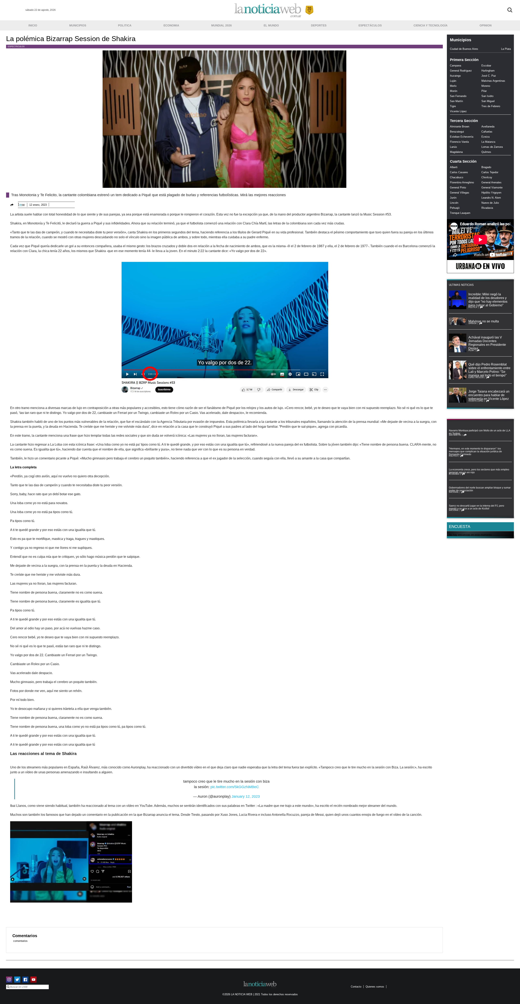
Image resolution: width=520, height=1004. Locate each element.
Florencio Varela (459, 141)
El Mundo (271, 25)
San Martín (456, 101)
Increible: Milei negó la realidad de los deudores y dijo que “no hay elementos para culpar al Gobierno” (487, 300)
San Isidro (487, 96)
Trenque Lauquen (460, 212)
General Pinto (458, 187)
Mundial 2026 (221, 25)
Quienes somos (375, 986)
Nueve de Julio (490, 202)
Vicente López (458, 111)
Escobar (486, 65)
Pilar (484, 90)
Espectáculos (370, 25)
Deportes (318, 25)
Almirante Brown (459, 126)
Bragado (486, 167)
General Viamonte (492, 187)
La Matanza (488, 141)
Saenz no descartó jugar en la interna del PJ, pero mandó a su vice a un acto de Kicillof (476, 507)
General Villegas (459, 192)
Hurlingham (488, 70)
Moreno (485, 85)
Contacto (356, 986)
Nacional (454, 492)
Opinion (486, 25)
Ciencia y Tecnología (430, 25)
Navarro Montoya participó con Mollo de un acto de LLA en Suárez (479, 432)
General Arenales (491, 182)
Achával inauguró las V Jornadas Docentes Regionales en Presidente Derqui (487, 343)
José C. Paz (488, 75)
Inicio (32, 25)
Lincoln (454, 202)
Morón (453, 90)
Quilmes (486, 151)
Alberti (453, 167)
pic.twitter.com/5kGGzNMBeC (234, 787)
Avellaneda (487, 126)
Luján (453, 80)
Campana (455, 65)
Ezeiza (485, 136)
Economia (171, 25)
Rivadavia (487, 207)
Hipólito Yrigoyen (491, 192)
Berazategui (457, 131)
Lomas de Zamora (492, 146)
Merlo (453, 85)
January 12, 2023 (246, 796)
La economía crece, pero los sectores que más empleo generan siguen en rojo (479, 471)
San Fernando (458, 96)
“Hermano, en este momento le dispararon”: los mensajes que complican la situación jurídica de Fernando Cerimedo (475, 451)
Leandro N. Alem (491, 197)
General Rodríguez (461, 70)
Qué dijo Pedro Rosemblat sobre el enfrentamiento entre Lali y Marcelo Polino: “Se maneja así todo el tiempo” (489, 370)
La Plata (506, 48)
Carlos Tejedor (489, 172)
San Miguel (488, 101)
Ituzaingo (455, 75)
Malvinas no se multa (483, 321)
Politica (124, 25)
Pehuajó (454, 207)
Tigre (453, 106)
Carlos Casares (459, 172)
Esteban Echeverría (461, 136)
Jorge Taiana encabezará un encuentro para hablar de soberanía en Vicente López (488, 395)
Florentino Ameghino (462, 182)
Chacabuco (456, 177)
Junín (453, 197)
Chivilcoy (486, 177)
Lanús (453, 146)
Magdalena (456, 151)
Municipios (77, 25)
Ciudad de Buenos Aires (464, 48)
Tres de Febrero (490, 106)
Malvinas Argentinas (493, 80)
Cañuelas (486, 131)
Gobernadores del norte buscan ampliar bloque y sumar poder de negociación (480, 489)
